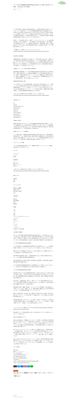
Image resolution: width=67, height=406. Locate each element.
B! (28, 366)
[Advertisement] (33, 20)
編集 (14, 395)
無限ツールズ (17, 375)
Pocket (25, 366)
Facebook (22, 366)
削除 (15, 395)
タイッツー (15, 366)
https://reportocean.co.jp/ (20, 356)
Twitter (19, 366)
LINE (31, 366)
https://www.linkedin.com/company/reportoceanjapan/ (28, 361)
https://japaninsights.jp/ (22, 357)
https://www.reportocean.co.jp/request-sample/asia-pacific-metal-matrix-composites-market (31, 51)
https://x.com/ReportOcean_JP (23, 362)
